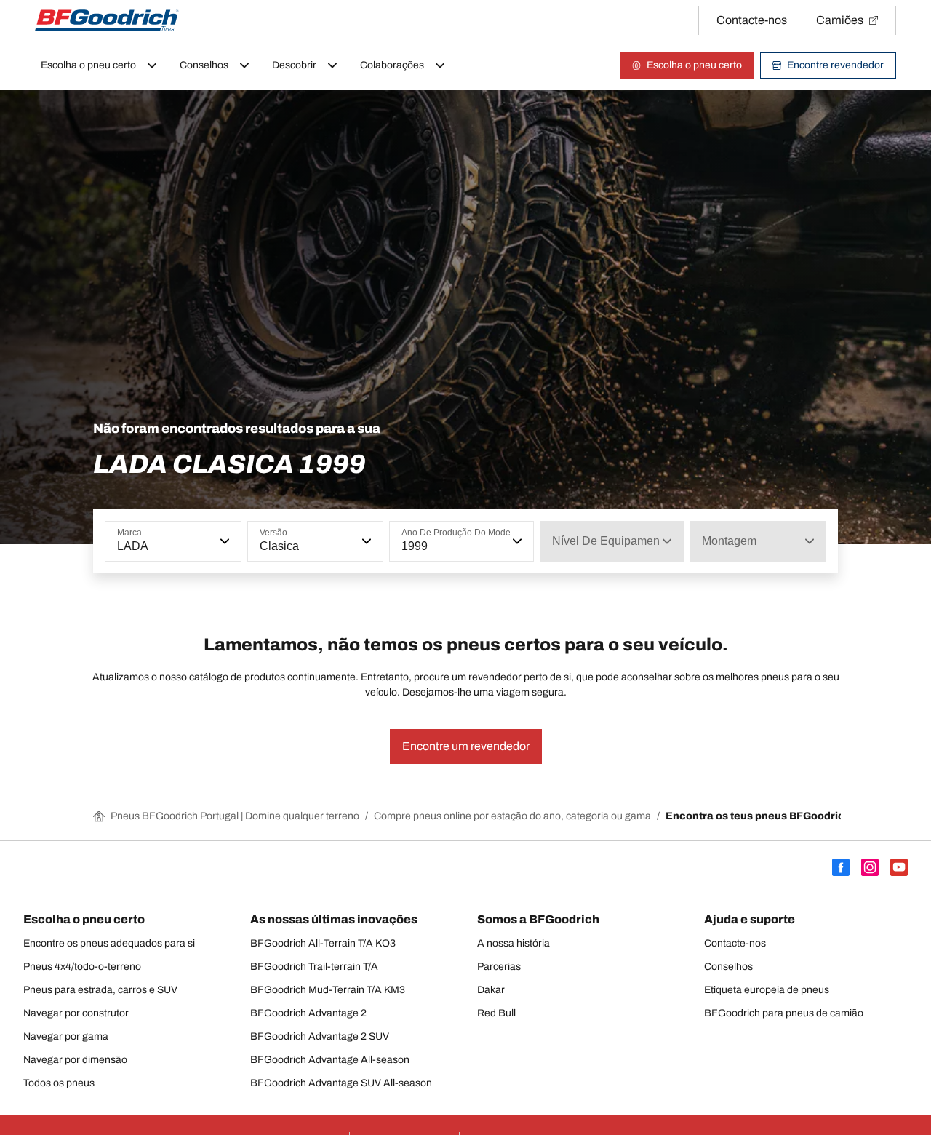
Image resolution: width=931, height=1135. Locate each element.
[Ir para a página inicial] (107, 20)
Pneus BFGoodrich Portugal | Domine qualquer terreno (235, 816)
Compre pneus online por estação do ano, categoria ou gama (512, 816)
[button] (223, 541)
